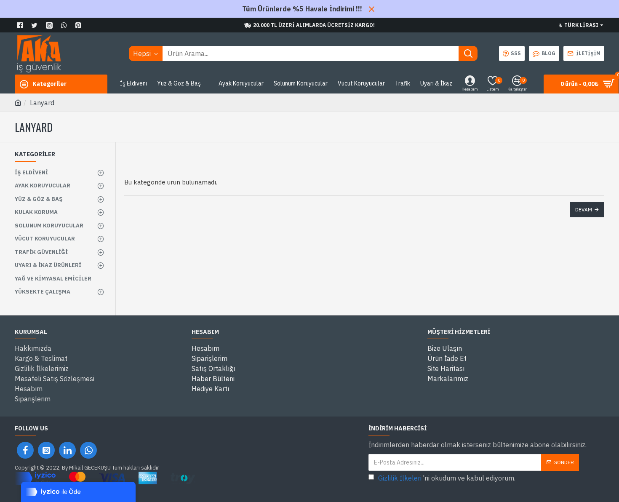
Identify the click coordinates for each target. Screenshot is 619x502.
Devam (583, 209)
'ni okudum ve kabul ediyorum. (446, 478)
